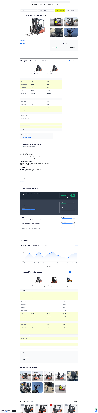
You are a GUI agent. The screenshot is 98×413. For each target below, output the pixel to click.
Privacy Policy (6, 411)
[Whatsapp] (96, 409)
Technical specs (24, 54)
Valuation (47, 54)
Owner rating (40, 54)
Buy (41, 4)
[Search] (69, 2)
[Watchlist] (72, 2)
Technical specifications (26, 7)
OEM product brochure (27, 137)
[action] (46, 15)
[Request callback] (96, 411)
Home (21, 7)
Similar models (54, 54)
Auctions (45, 4)
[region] (64, 27)
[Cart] (74, 2)
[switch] (70, 60)
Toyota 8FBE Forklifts (33, 7)
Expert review (32, 54)
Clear (35, 10)
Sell (49, 4)
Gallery (61, 54)
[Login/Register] (77, 2)
